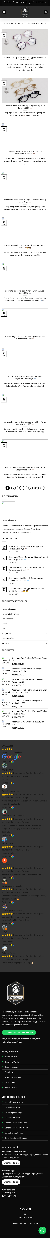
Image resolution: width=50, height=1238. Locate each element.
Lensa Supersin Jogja (13, 1112)
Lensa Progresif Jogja (14, 1133)
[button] (4, 12)
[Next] (42, 488)
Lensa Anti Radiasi (12, 1117)
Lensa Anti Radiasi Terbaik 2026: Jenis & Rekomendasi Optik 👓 (25, 152)
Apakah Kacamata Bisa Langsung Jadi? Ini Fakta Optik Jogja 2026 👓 (25, 423)
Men (4, 628)
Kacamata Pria (11, 1057)
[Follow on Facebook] (20, 1209)
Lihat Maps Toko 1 (11, 1163)
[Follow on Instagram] (23, 1209)
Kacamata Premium (10, 614)
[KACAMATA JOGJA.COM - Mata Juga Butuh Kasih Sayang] (25, 12)
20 (36, 488)
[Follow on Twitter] (27, 1209)
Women (5, 643)
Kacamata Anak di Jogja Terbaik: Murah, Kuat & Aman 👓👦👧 (25, 246)
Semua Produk (11, 1088)
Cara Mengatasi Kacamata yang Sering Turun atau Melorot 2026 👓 (25, 337)
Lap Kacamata (8, 618)
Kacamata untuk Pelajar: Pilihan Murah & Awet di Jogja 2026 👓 (25, 292)
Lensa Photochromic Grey (16, 1123)
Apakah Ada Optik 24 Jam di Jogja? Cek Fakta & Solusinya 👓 (25, 58)
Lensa (4, 623)
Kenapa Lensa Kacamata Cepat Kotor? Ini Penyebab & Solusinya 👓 (25, 377)
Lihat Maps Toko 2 (11, 1182)
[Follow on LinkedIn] (30, 1209)
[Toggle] (46, 608)
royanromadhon (36, 23)
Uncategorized (8, 638)
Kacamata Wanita (12, 1062)
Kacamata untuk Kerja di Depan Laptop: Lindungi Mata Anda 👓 (25, 201)
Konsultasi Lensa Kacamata (16, 1138)
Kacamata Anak (9, 609)
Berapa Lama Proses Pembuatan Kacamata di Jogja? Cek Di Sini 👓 (25, 469)
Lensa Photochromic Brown (16, 1128)
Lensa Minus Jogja (12, 1107)
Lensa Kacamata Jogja (14, 1102)
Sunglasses (6, 633)
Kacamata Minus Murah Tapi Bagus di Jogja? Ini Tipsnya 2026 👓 (25, 107)
